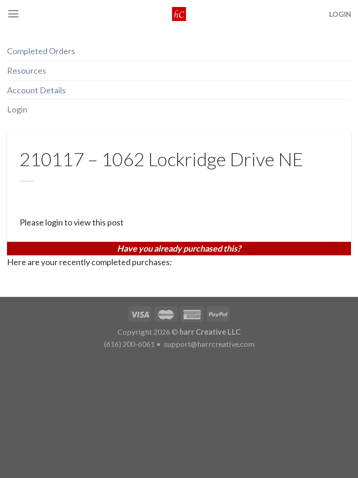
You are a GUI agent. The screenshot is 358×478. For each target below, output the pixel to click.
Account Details (36, 90)
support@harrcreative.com (208, 343)
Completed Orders (41, 51)
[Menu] (13, 13)
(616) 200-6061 (129, 343)
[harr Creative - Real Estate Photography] (179, 14)
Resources (26, 70)
